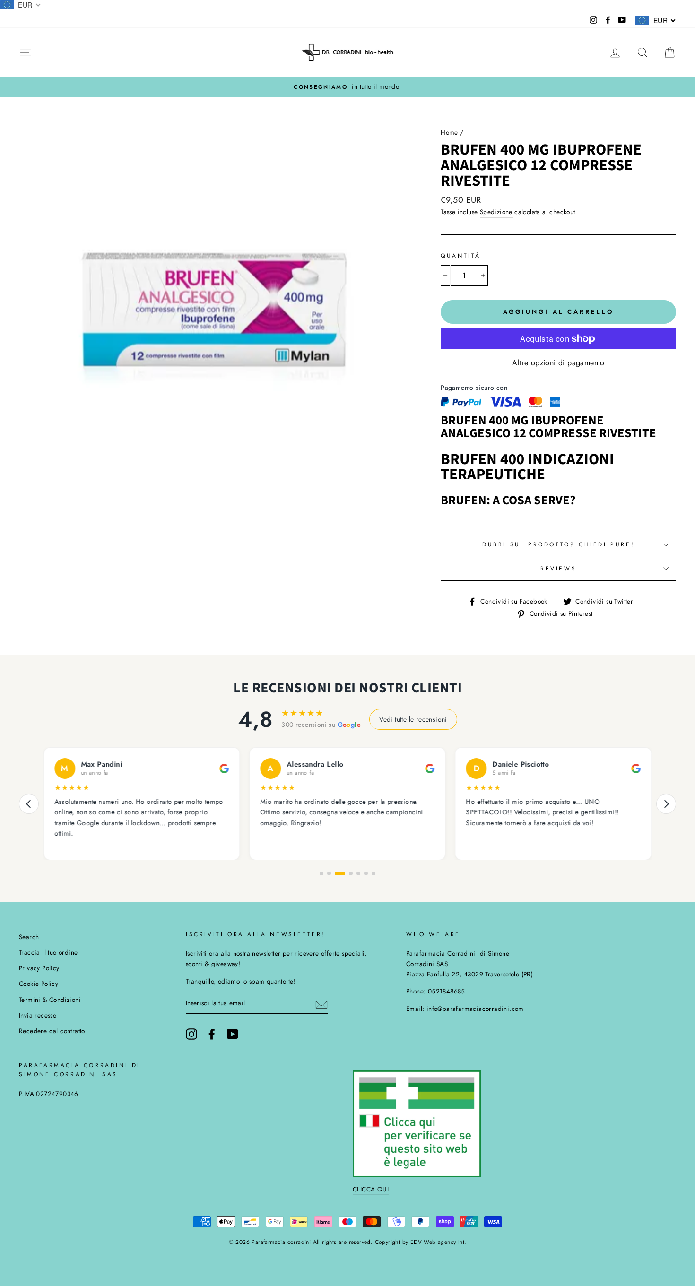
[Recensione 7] (373, 873)
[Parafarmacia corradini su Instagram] (191, 1034)
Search (29, 936)
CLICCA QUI (371, 1189)
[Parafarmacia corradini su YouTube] (232, 1034)
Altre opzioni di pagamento (558, 362)
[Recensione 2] (329, 873)
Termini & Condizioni (50, 999)
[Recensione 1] (321, 873)
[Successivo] (666, 804)
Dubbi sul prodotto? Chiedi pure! (558, 544)
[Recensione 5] (358, 873)
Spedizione (496, 211)
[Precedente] (29, 804)
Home (449, 132)
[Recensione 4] (351, 873)
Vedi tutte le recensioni (413, 719)
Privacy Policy (39, 968)
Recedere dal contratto (52, 1031)
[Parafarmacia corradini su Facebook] (211, 1034)
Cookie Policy (38, 983)
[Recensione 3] (340, 873)
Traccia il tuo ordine (48, 952)
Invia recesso (37, 1015)
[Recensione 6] (366, 873)
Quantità (461, 255)
